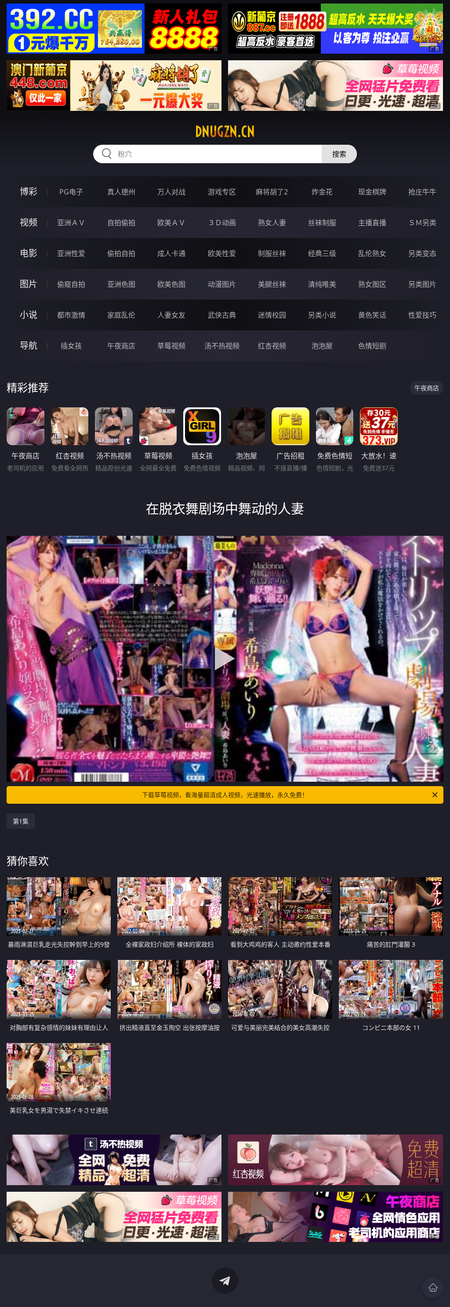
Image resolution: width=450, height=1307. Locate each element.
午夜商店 (121, 346)
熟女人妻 (272, 222)
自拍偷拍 (121, 222)
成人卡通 (171, 253)
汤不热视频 (222, 346)
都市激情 (71, 315)
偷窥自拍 (71, 284)
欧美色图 (171, 284)
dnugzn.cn (225, 131)
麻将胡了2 (272, 192)
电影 (28, 253)
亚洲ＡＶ (71, 222)
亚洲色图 (121, 284)
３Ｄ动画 (222, 222)
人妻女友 (171, 315)
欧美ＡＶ (171, 222)
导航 (28, 345)
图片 (28, 284)
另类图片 (422, 284)
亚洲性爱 (71, 253)
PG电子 (71, 192)
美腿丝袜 (272, 284)
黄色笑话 (372, 315)
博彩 (28, 192)
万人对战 (171, 192)
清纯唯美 (322, 284)
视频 (28, 222)
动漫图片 (222, 284)
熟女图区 (372, 284)
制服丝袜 (272, 253)
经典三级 (322, 253)
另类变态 (422, 253)
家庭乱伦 (121, 315)
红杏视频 (272, 346)
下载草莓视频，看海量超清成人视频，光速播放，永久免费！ (225, 795)
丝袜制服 (322, 222)
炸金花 (322, 192)
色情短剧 (372, 346)
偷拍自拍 (121, 253)
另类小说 (322, 315)
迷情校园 (272, 315)
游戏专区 (222, 192)
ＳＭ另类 (422, 222)
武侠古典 (222, 315)
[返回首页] (432, 1287)
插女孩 (71, 346)
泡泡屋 (322, 346)
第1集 (21, 821)
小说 (28, 315)
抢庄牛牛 (422, 192)
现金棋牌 (372, 192)
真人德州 (121, 192)
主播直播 (372, 222)
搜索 (339, 154)
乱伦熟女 (372, 253)
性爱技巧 (422, 315)
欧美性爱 (222, 253)
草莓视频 (171, 346)
